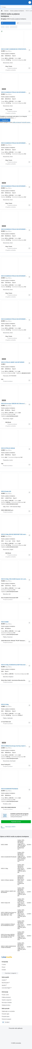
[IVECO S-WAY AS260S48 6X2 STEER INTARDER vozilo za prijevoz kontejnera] (16, 39)
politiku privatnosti (17, 122)
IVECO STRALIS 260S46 (8, 448)
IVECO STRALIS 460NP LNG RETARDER (12, 362)
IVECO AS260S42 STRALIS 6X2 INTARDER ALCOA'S (16, 92)
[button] (30, 2)
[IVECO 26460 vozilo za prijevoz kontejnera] (16, 611)
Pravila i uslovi (5, 994)
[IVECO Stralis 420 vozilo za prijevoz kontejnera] (16, 481)
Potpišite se (5, 120)
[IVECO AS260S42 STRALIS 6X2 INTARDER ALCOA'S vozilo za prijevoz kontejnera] (16, 82)
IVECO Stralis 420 (6, 491)
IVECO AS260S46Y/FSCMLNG (9, 788)
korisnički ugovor (26, 122)
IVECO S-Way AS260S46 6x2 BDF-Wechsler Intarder (15, 664)
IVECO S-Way (5, 704)
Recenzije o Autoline (7, 1002)
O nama (4, 964)
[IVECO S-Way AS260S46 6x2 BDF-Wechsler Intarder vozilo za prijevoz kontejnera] (16, 654)
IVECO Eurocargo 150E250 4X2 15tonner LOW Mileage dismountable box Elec (7, 936)
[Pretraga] (29, 7)
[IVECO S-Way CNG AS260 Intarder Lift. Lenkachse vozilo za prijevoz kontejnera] (16, 568)
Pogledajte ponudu (16, 821)
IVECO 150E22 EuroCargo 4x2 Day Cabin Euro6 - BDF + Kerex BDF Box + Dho (8, 914)
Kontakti (4, 969)
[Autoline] (2, 11)
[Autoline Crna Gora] (9, 2)
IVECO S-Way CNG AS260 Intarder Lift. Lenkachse (15, 579)
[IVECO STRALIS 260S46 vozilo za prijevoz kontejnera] (16, 438)
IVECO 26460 (4, 621)
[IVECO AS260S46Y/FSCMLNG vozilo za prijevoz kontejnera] (16, 778)
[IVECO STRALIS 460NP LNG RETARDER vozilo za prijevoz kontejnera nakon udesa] (16, 352)
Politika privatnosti (6, 997)
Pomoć (3, 967)
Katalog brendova (6, 1005)
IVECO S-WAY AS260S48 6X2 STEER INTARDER (15, 49)
